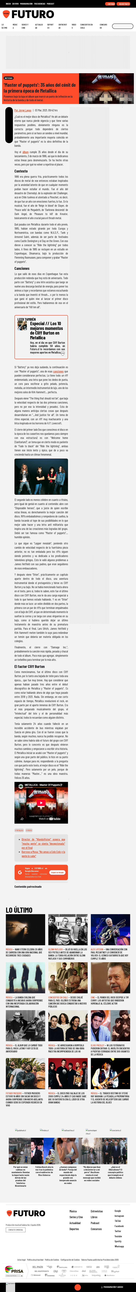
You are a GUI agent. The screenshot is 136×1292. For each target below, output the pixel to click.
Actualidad (39, 26)
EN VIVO (15, 3)
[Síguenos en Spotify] (129, 13)
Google (117, 1210)
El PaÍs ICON (73, 1278)
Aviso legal (22, 1259)
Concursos (103, 26)
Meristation (108, 1278)
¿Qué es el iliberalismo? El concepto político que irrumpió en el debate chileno (115, 1172)
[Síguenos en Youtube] (125, 13)
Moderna (49, 1278)
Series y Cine (25, 26)
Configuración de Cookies (70, 1259)
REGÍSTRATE (124, 4)
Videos (74, 26)
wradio (63, 1271)
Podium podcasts (36, 1274)
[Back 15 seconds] (71, 1287)
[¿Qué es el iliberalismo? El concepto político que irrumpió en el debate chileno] (115, 1151)
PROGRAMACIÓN (26, 3)
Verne (99, 1271)
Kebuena (116, 1271)
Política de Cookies (52, 1259)
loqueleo (95, 1278)
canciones (58, 371)
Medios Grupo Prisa (14, 1275)
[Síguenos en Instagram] (108, 13)
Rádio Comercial (120, 1278)
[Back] (65, 1287)
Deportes (50, 26)
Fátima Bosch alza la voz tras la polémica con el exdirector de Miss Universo (44, 1171)
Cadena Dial (107, 1271)
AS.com (97, 1267)
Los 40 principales (50, 1267)
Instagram (119, 1215)
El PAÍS (38, 1267)
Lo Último (4, 26)
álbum (25, 152)
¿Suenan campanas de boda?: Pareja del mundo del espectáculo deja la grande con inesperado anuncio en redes (68, 1175)
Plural (61, 1278)
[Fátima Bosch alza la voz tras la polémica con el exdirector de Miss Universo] (44, 1151)
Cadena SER (89, 1267)
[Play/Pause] (78, 1287)
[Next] (90, 1287)
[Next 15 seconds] (84, 1287)
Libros (94, 1217)
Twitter (117, 1231)
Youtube (118, 1236)
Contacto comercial (15, 1230)
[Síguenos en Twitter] (121, 13)
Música (15, 26)
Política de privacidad (35, 1259)
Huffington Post (41, 1271)
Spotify (117, 1241)
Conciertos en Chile (86, 26)
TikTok (117, 1220)
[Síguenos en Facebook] (117, 13)
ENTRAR (110, 4)
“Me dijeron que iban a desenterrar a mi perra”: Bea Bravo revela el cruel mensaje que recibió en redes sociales (92, 1174)
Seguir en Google (57, 872)
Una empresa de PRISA (14, 1269)
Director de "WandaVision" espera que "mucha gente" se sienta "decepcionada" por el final (43, 843)
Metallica (19, 830)
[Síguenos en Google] (104, 13)
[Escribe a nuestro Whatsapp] (133, 13)
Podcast (95, 1223)
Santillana (62, 1267)
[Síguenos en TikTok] (112, 13)
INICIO (8, 3)
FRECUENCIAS (39, 3)
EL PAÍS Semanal (91, 1271)
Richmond (36, 1278)
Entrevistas (63, 26)
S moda (84, 1278)
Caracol (116, 1267)
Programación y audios (113, 1287)
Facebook (119, 1226)
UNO (55, 1271)
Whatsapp (119, 1246)
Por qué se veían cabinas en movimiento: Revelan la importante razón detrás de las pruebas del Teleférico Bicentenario (21, 1176)
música (29, 830)
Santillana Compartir (77, 1267)
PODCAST (50, 3)
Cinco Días (74, 1271)
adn (106, 1267)
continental (83, 1271)
